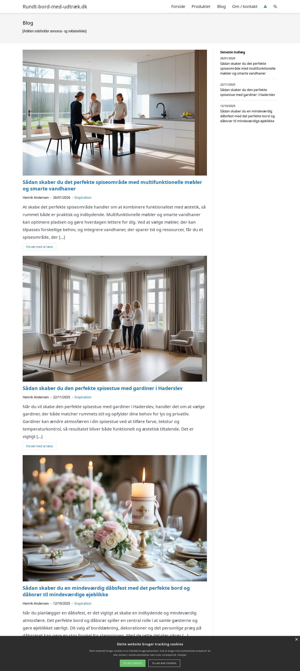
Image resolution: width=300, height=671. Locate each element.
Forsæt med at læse (39, 247)
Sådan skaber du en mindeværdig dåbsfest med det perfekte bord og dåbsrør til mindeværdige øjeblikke (247, 116)
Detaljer (182, 654)
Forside (178, 6)
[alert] (150, 653)
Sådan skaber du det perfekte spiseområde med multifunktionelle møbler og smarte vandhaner (248, 68)
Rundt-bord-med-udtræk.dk (55, 6)
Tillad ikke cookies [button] (164, 663)
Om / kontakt (244, 6)
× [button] (296, 639)
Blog (221, 6)
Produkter (201, 6)
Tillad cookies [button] (132, 663)
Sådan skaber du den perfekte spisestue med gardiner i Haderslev (247, 92)
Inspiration (82, 197)
